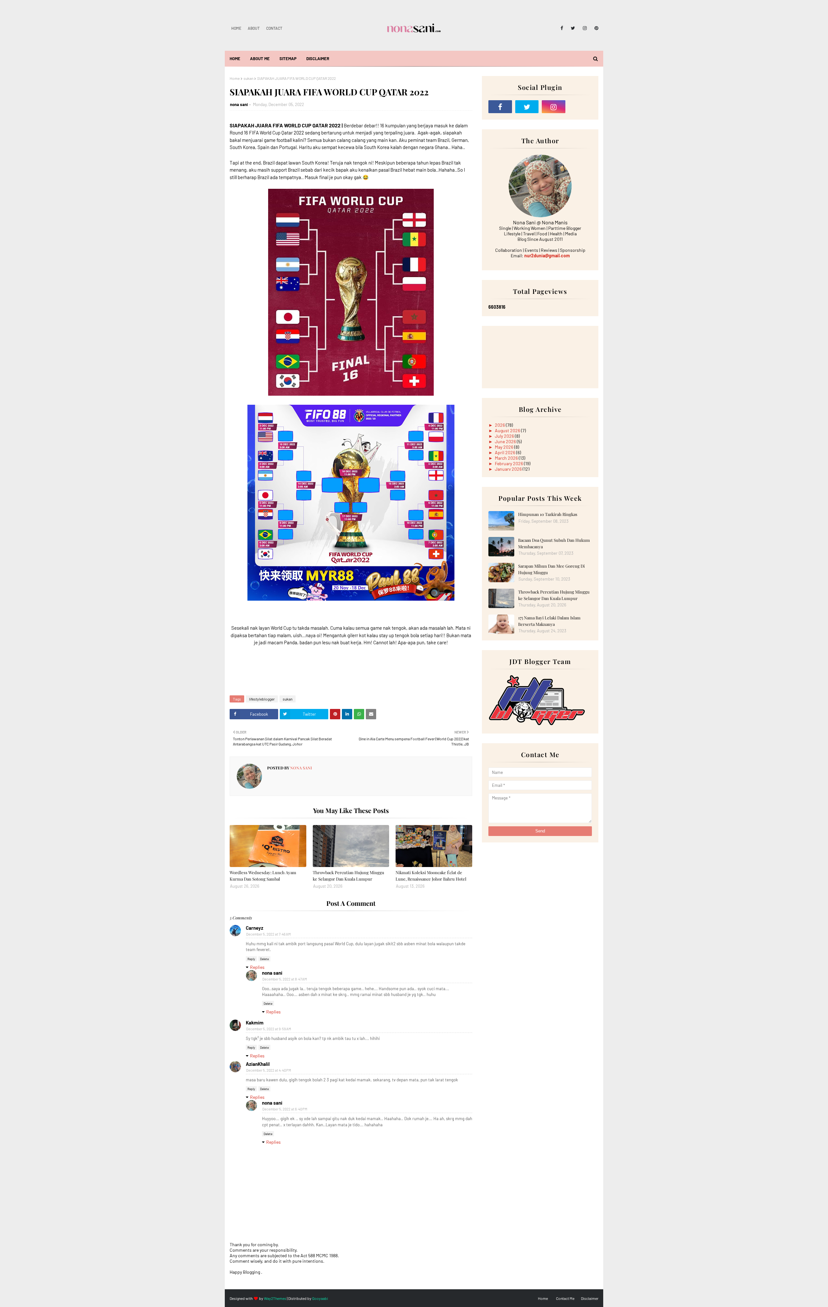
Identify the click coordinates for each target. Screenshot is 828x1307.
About (254, 28)
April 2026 (505, 452)
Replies (257, 967)
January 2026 (509, 469)
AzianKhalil (258, 1064)
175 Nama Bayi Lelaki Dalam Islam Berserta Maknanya (549, 621)
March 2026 (507, 458)
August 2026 (508, 430)
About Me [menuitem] (260, 58)
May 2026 (504, 447)
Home (236, 28)
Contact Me (565, 1298)
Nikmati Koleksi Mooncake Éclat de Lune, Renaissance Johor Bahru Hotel (431, 876)
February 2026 (509, 463)
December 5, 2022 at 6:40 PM (284, 1109)
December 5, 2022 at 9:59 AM (268, 1029)
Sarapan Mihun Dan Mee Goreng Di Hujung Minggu (551, 569)
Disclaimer (589, 1298)
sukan (248, 78)
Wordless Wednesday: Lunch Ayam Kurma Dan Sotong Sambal (263, 876)
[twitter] (573, 28)
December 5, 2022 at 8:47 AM (284, 979)
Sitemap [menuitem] (288, 58)
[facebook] (561, 28)
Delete (264, 959)
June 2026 (506, 441)
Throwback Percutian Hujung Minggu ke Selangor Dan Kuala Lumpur (348, 876)
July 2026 (505, 436)
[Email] (580, 106)
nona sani (239, 104)
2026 (500, 425)
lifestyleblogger (262, 699)
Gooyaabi (320, 1298)
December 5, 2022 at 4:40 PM (268, 1070)
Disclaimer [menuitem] (317, 58)
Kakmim (255, 1022)
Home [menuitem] (235, 58)
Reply (251, 959)
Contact (274, 28)
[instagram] (585, 28)
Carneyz (254, 928)
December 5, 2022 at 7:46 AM (268, 934)
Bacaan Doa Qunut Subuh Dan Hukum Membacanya (554, 543)
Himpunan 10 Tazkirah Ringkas (547, 514)
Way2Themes (275, 1298)
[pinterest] (595, 28)
